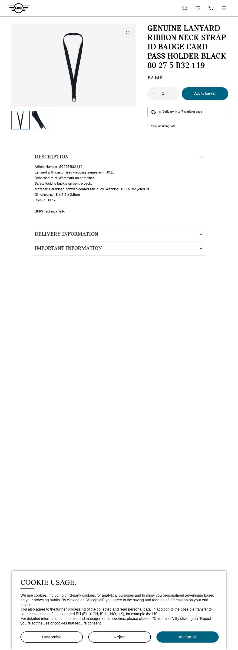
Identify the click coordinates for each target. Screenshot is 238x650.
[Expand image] (73, 65)
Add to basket (204, 94)
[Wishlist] (198, 8)
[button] (224, 8)
